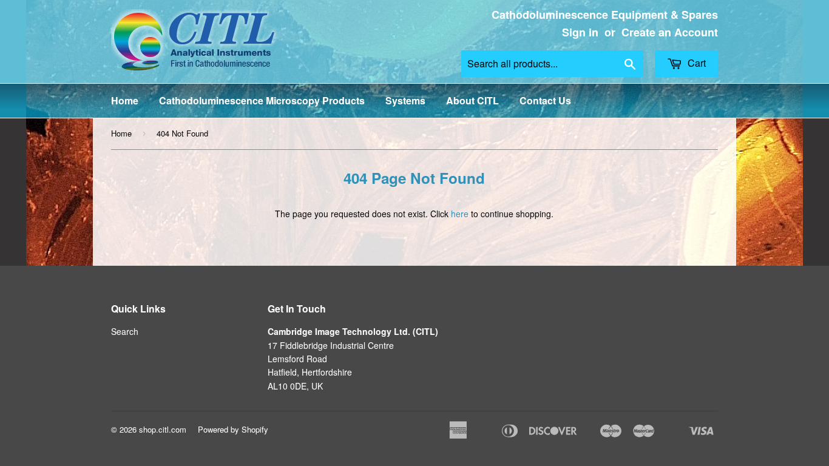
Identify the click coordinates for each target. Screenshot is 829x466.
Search (124, 331)
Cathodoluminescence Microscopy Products (262, 100)
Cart (695, 63)
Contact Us (545, 100)
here (460, 214)
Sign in (580, 32)
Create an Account (669, 32)
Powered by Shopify (233, 429)
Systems (405, 100)
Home (124, 100)
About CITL (472, 100)
